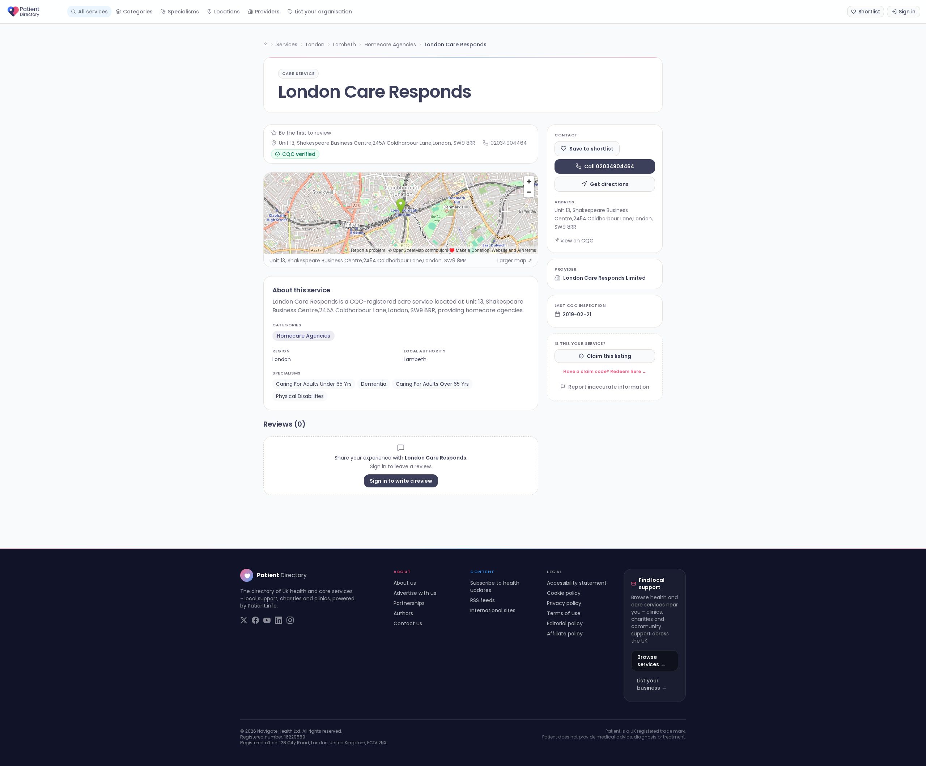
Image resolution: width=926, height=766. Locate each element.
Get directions (609, 183)
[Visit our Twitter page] (243, 620)
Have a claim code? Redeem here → (604, 371)
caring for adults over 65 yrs (432, 384)
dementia (373, 384)
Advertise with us (415, 593)
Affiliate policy (565, 633)
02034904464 (508, 143)
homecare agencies (303, 335)
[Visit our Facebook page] (255, 620)
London (315, 44)
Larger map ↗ (514, 260)
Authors (403, 613)
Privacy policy (564, 603)
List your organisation (323, 11)
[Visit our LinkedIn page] (278, 620)
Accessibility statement (577, 583)
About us (405, 583)
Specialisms (183, 11)
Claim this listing (609, 356)
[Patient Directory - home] (33, 11)
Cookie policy (564, 593)
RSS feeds (482, 600)
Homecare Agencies (390, 44)
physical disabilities (300, 396)
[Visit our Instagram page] (290, 620)
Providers (267, 11)
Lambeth (344, 44)
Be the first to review (305, 132)
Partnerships (409, 603)
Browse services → (651, 660)
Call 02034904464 (609, 166)
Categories (138, 11)
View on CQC (577, 240)
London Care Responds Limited (604, 278)
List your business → (652, 684)
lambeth (415, 359)
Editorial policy (565, 623)
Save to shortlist (591, 148)
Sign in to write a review (401, 480)
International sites (492, 610)
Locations (227, 11)
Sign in (907, 11)
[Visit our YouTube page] (267, 620)
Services (286, 44)
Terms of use (564, 613)
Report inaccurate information (608, 386)
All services (93, 11)
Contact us (408, 623)
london (281, 359)
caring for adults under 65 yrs (314, 384)
